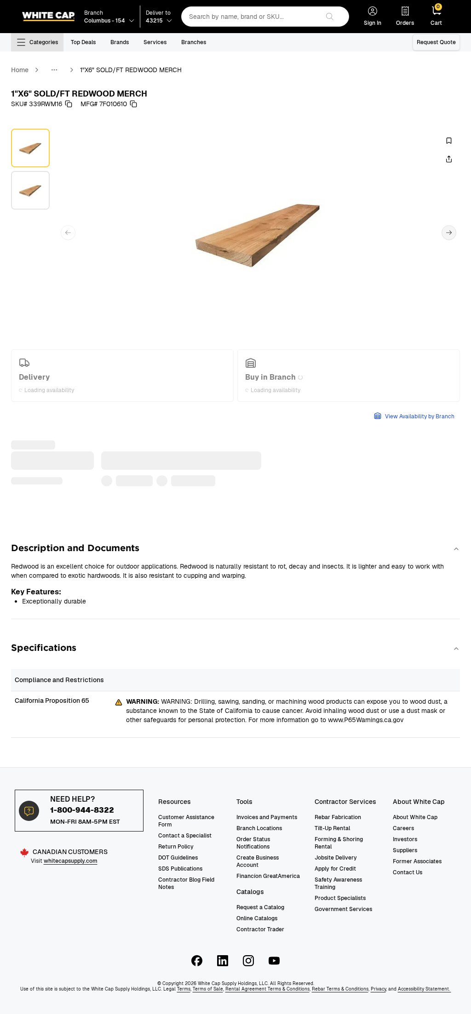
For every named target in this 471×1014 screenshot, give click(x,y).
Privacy (378, 989)
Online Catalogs (256, 918)
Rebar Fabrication (338, 817)
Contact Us (407, 872)
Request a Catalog (260, 907)
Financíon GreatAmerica (268, 876)
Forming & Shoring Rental (339, 843)
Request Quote (436, 42)
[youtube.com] (274, 960)
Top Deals (83, 42)
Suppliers (405, 850)
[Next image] (449, 232)
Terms (183, 989)
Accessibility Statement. (424, 989)
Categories (43, 42)
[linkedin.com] (222, 960)
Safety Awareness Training (338, 883)
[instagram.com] (248, 960)
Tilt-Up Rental (332, 828)
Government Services (343, 909)
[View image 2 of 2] (30, 190)
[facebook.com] (196, 960)
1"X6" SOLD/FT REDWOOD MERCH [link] (131, 70)
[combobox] (250, 16)
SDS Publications (180, 868)
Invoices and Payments (266, 817)
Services (155, 42)
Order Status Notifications (253, 843)
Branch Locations (259, 828)
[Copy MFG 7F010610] (133, 103)
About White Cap (415, 817)
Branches (193, 42)
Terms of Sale (208, 989)
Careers (403, 828)
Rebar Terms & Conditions (340, 989)
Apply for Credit (335, 868)
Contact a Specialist (185, 835)
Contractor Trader (260, 929)
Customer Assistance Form (186, 821)
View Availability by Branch (419, 416)
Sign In (372, 23)
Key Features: (36, 592)
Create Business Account (257, 861)
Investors (405, 839)
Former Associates (417, 861)
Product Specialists (340, 898)
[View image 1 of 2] (30, 148)
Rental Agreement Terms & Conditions (267, 989)
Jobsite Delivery (336, 857)
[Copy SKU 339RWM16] (68, 103)
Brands (119, 42)
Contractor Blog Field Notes (186, 883)
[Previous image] (68, 232)
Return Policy (176, 846)
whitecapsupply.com (71, 861)
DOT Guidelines (178, 857)
